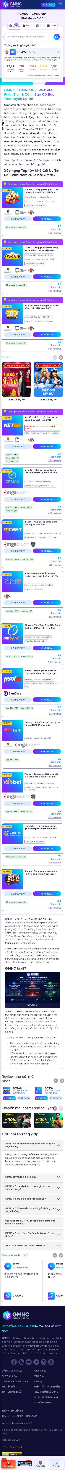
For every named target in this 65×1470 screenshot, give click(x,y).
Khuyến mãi (8, 1387)
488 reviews (54, 908)
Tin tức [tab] (53, 26)
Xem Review (18, 219)
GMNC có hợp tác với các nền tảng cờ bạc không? (29, 1234)
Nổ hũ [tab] (42, 26)
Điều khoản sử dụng (46, 1392)
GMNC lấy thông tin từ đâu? (21, 1177)
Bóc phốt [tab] (30, 26)
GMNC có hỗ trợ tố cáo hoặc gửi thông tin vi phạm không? (30, 1210)
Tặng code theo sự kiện (16, 227)
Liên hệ (38, 1381)
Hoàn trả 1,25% (26, 708)
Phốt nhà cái (9, 1376)
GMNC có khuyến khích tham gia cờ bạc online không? (28, 1188)
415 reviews (55, 863)
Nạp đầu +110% (12, 708)
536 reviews (54, 460)
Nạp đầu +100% (12, 508)
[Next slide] (61, 357)
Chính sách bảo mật (46, 1397)
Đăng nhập (48, 5)
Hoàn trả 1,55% (27, 559)
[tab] (14, 26)
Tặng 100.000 (26, 508)
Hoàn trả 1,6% (26, 611)
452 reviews (54, 617)
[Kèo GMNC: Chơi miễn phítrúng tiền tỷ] (24, 1464)
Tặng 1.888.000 (12, 458)
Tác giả (39, 1376)
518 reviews (55, 714)
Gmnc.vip (10, 105)
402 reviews (54, 233)
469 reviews (54, 513)
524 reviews (54, 349)
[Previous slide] (56, 1080)
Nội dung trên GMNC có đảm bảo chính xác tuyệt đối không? (30, 1222)
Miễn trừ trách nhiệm (47, 1387)
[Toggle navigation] (60, 5)
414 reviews (55, 565)
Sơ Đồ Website (43, 1403)
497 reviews (19, 1093)
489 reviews (54, 291)
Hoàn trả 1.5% (27, 656)
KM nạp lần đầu (12, 656)
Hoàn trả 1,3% (11, 511)
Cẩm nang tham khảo (15, 1381)
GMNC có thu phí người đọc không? (25, 1199)
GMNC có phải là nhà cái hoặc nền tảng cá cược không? (30, 1145)
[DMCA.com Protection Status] (12, 1454)
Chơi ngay (47, 219)
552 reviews (55, 766)
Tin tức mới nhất (12, 1392)
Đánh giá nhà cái (12, 1371)
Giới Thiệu (40, 1371)
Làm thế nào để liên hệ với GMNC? (25, 1245)
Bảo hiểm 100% (12, 461)
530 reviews (54, 662)
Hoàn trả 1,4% (26, 812)
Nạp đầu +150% (12, 455)
